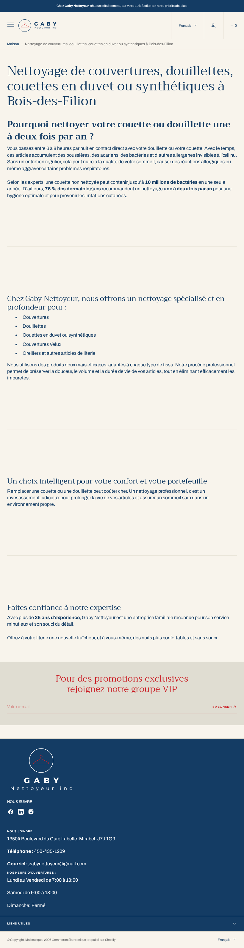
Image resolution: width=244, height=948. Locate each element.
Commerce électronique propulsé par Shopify (83, 939)
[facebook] (10, 811)
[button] (10, 26)
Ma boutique (34, 939)
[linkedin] (20, 811)
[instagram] (31, 811)
